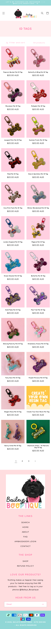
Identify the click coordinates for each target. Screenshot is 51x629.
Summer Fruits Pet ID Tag (38, 140)
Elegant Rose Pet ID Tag (12, 412)
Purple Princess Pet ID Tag (38, 378)
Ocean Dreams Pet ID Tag (13, 276)
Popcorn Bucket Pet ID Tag (12, 72)
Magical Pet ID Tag (38, 242)
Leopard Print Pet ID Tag (12, 140)
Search (25, 522)
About (25, 532)
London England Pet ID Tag (12, 242)
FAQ (25, 537)
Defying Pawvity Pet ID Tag (13, 344)
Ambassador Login (25, 541)
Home (25, 527)
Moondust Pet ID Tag (12, 106)
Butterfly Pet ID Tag (38, 276)
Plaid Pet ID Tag (13, 174)
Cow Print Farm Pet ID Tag (13, 208)
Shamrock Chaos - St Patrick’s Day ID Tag (38, 446)
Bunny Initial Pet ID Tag (13, 445)
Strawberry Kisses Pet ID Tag (38, 344)
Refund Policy (25, 566)
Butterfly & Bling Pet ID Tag (38, 72)
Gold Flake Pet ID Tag (13, 310)
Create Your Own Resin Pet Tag (38, 412)
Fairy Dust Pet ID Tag (12, 378)
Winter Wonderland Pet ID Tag (38, 208)
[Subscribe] (42, 604)
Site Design (40, 622)
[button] (3, 13)
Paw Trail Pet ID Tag (38, 310)
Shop (25, 561)
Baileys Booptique (22, 622)
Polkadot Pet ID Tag (38, 106)
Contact (26, 546)
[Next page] (35, 461)
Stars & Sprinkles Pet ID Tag (38, 174)
